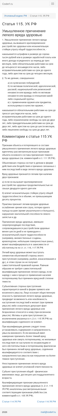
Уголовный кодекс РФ (15, 15)
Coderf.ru (7, 4)
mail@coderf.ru (48, 412)
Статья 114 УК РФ (11, 401)
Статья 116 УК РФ (46, 401)
